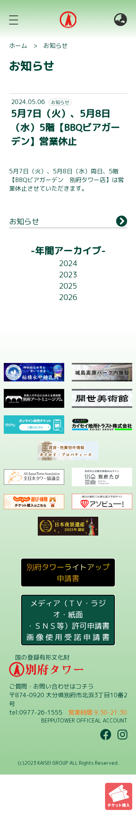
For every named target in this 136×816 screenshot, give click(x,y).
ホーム (18, 45)
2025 (68, 285)
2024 (68, 263)
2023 (68, 274)
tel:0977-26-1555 (35, 712)
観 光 (72, 315)
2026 (68, 297)
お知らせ (55, 45)
